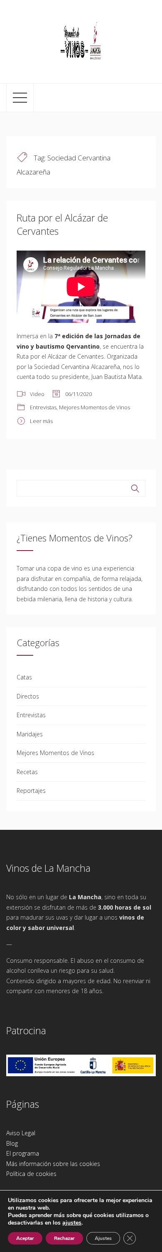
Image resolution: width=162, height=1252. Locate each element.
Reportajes (31, 790)
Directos (28, 696)
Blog (12, 1143)
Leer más (41, 421)
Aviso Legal (20, 1133)
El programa (22, 1153)
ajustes (71, 1223)
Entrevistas (43, 407)
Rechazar (64, 1238)
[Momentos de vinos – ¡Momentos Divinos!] (81, 40)
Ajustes (103, 1238)
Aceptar (25, 1238)
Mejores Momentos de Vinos (94, 407)
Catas (24, 677)
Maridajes (30, 734)
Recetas (27, 772)
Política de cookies (31, 1174)
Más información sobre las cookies (53, 1164)
